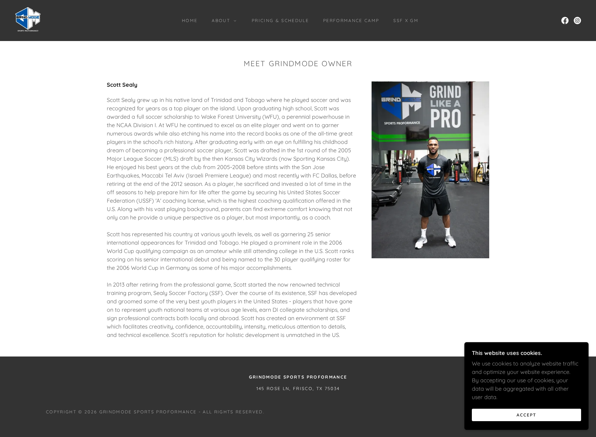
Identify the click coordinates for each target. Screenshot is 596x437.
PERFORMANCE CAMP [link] (351, 20)
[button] (222, 20)
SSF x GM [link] (405, 20)
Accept (526, 414)
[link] (27, 20)
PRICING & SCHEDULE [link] (280, 20)
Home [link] (189, 20)
